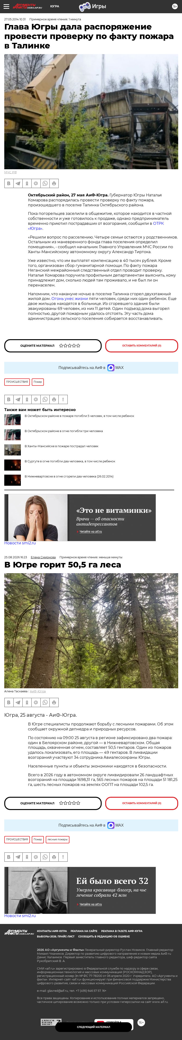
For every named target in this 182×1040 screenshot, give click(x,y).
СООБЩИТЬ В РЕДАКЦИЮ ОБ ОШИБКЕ (104, 936)
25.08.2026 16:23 (15, 557)
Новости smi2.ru (20, 543)
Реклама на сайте (84, 931)
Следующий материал (93, 1027)
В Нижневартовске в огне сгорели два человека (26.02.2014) (69, 476)
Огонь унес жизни (69, 298)
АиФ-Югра (38, 691)
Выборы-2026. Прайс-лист (55, 936)
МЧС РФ (10, 172)
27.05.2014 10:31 (15, 19)
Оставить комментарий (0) (141, 345)
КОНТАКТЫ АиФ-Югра (52, 931)
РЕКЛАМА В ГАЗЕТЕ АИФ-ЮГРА (121, 931)
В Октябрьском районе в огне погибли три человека (64, 431)
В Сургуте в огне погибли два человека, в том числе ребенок (70, 461)
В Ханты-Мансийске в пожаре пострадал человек (61, 446)
